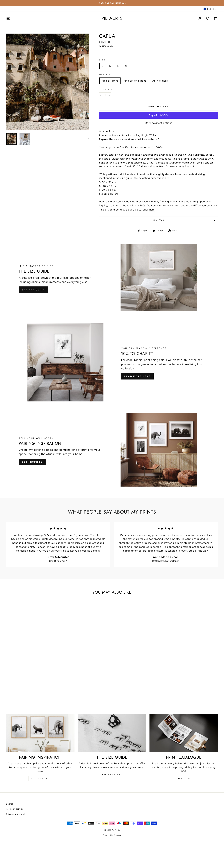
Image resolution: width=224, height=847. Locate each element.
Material (105, 75)
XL (126, 65)
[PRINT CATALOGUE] (183, 733)
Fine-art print (110, 80)
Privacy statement (15, 814)
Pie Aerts (112, 18)
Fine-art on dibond (135, 80)
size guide (126, 178)
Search (9, 804)
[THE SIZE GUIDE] (112, 733)
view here (183, 778)
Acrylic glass (160, 80)
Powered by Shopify (112, 835)
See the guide (33, 289)
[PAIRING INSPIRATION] (40, 733)
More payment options (158, 122)
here (154, 139)
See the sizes (112, 774)
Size (102, 60)
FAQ (142, 205)
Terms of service (14, 809)
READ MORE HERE (137, 376)
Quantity (106, 89)
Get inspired (32, 462)
